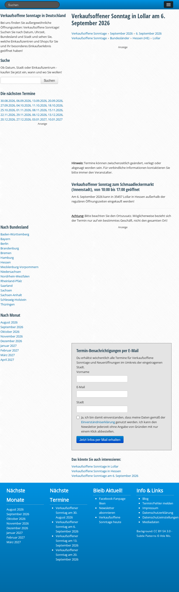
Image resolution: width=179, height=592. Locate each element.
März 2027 (7, 355)
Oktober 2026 (9, 332)
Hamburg (7, 257)
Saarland (6, 286)
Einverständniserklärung (98, 422)
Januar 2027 (8, 346)
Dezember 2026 (11, 341)
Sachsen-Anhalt (11, 295)
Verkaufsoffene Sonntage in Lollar (95, 466)
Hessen (5, 262)
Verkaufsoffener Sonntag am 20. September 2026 (67, 554)
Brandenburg (9, 248)
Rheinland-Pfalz (11, 281)
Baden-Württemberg (14, 234)
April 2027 (7, 360)
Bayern (5, 239)
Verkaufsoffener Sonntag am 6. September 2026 (67, 526)
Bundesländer (119, 38)
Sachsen (6, 290)
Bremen (5, 253)
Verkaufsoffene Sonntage (89, 33)
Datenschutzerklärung (157, 512)
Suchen (49, 80)
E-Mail (80, 387)
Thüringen (7, 304)
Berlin (4, 243)
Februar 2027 (9, 350)
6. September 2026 (149, 33)
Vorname (82, 372)
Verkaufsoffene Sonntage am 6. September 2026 (105, 476)
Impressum (150, 508)
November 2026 (11, 336)
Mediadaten (150, 522)
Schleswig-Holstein (13, 300)
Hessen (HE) (141, 38)
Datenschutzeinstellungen (160, 517)
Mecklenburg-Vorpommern (19, 267)
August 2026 (8, 322)
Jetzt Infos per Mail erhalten (99, 439)
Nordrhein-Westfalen (15, 276)
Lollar (156, 38)
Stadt (80, 402)
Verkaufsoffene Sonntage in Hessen (96, 471)
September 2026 (11, 327)
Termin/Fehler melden (157, 503)
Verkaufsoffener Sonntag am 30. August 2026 (67, 512)
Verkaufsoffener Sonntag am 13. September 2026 (67, 540)
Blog (145, 498)
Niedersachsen (10, 271)
